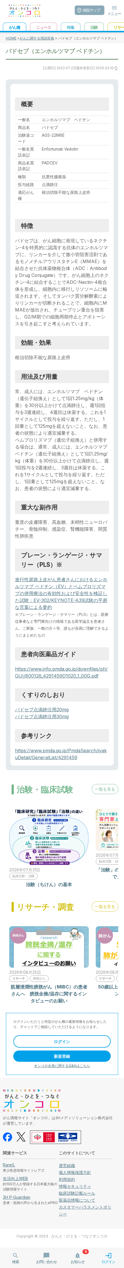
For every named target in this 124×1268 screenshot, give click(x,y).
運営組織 (67, 1165)
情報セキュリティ (75, 1186)
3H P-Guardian (16, 1197)
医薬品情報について (77, 1200)
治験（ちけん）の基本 (49, 884)
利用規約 (67, 1179)
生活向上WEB (15, 1178)
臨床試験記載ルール (77, 1193)
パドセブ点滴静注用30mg (42, 716)
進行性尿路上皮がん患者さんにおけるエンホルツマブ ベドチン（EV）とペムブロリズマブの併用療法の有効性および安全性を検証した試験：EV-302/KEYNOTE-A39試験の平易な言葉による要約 (61, 593)
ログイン (62, 1041)
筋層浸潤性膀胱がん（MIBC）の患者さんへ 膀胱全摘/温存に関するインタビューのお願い (49, 993)
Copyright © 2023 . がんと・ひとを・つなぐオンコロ (62, 1236)
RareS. (9, 1164)
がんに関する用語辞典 (37, 38)
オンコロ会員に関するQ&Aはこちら (62, 1065)
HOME (11, 38)
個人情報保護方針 (75, 1172)
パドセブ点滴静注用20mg (42, 709)
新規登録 (62, 1056)
